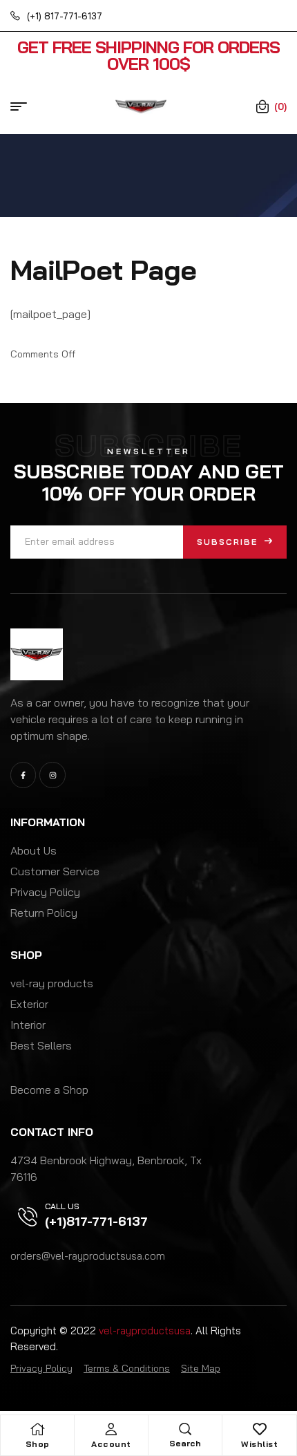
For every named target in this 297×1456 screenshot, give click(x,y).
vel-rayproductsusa (145, 1330)
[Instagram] (52, 774)
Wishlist (259, 1444)
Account (111, 1444)
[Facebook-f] (23, 774)
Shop (38, 1444)
